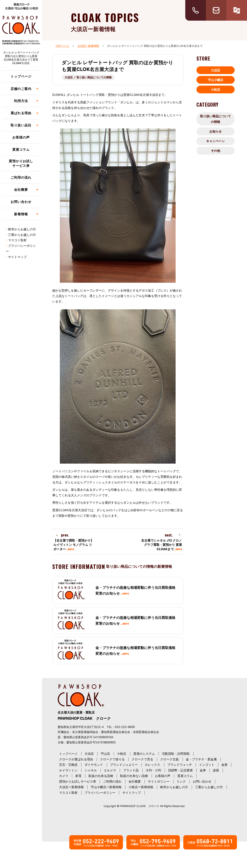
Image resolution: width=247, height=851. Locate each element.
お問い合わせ (21, 202)
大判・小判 (153, 770)
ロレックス (152, 765)
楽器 (216, 770)
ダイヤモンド (94, 765)
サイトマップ (17, 257)
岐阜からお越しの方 (22, 229)
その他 (215, 151)
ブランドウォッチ (179, 765)
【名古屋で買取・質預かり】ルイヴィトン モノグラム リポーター (73, 544)
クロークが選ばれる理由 (76, 759)
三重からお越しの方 (22, 235)
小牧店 (215, 89)
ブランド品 (131, 770)
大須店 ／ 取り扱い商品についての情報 (88, 77)
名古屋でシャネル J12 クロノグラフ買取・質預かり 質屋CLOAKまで (161, 544)
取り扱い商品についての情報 (215, 119)
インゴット (206, 765)
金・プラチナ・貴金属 (201, 759)
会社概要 (135, 781)
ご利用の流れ (21, 177)
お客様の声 (21, 137)
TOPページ (62, 45)
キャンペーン (215, 141)
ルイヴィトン (68, 770)
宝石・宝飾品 (68, 765)
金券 (203, 770)
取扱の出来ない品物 (134, 776)
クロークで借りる (112, 759)
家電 (78, 776)
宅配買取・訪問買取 (176, 754)
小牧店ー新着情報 (141, 787)
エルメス (110, 770)
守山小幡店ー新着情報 (106, 787)
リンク (181, 781)
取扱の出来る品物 (100, 776)
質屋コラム (21, 149)
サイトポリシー (158, 781)
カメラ (63, 776)
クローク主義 (169, 759)
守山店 (105, 754)
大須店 (215, 70)
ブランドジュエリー (124, 765)
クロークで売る (142, 759)
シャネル (91, 770)
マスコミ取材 (17, 240)
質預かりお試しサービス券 (21, 163)
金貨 (224, 765)
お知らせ (215, 131)
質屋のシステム (144, 754)
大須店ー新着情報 (88, 45)
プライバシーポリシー (100, 792)
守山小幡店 (215, 80)
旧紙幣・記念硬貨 (180, 770)
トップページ (21, 76)
